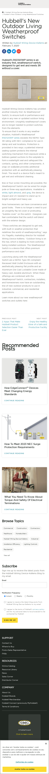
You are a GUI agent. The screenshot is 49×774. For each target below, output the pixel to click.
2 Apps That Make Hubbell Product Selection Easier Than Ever (12, 326)
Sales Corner (7, 677)
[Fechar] (46, 743)
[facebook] (4, 51)
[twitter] (14, 51)
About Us (6, 692)
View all (7, 555)
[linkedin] (9, 51)
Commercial (8, 528)
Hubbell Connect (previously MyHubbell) (20, 703)
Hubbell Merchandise (11, 700)
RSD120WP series (11, 138)
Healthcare (8, 533)
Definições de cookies (24, 762)
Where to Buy (8, 647)
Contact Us (7, 643)
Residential (8, 549)
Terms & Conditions (10, 707)
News (4, 673)
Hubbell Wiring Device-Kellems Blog (19, 12)
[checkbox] (25, 596)
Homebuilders (21, 533)
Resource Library (9, 670)
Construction (22, 528)
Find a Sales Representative (14, 650)
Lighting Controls (30, 544)
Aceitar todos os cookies (24, 769)
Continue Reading (14, 400)
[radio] (8, 596)
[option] (24, 306)
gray (29, 193)
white (4, 193)
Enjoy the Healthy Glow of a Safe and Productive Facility (37, 325)
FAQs (4, 654)
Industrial (34, 539)
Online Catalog (8, 666)
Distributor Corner (10, 680)
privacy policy (38, 609)
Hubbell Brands (8, 696)
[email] (19, 51)
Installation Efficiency (12, 544)
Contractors (35, 528)
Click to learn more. (24, 734)
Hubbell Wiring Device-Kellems (28, 43)
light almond (15, 193)
